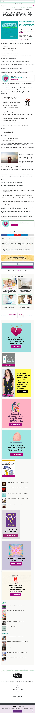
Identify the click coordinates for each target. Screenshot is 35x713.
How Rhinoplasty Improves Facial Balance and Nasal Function (17, 652)
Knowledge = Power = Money (11, 626)
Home (17, 685)
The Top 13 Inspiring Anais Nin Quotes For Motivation (15, 621)
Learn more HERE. (5, 252)
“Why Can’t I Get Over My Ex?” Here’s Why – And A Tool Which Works (18, 482)
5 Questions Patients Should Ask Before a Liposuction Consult (17, 636)
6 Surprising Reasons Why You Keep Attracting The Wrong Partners (17, 493)
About (17, 687)
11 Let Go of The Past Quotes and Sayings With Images (16, 605)
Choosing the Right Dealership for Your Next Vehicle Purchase (17, 657)
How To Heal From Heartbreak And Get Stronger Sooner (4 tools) (17, 487)
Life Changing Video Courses (17, 689)
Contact (17, 691)
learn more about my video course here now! (14, 217)
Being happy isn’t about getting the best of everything (15, 610)
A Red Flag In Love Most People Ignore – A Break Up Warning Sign (17, 498)
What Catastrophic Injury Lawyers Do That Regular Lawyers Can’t (17, 641)
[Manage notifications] (32, 710)
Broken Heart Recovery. (28, 215)
